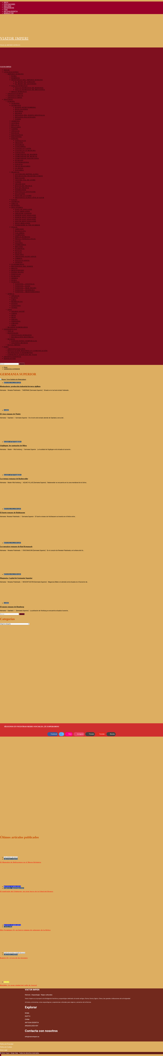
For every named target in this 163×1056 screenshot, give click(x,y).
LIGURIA (19, 243)
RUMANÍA (15, 276)
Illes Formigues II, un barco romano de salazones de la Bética (25, 930)
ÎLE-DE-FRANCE (22, 188)
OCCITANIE (20, 194)
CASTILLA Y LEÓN (23, 148)
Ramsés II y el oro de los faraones (14, 958)
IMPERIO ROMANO (16, 74)
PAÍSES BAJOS (17, 272)
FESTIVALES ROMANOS (21, 335)
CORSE (18, 182)
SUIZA (14, 280)
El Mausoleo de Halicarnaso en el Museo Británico (20, 862)
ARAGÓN (19, 142)
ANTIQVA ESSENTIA (11, 11)
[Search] (0, 362)
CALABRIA (20, 233)
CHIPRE (14, 129)
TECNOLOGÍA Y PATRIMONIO (20, 352)
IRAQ (13, 317)
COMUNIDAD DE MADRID (26, 154)
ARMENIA (15, 121)
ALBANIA (15, 103)
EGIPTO (14, 298)
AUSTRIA (15, 123)
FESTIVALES (13, 333)
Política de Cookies (6, 1047)
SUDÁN (14, 303)
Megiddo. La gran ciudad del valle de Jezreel (18, 985)
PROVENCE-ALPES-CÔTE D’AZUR (29, 197)
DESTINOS (7, 6)
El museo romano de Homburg (12, 607)
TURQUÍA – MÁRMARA (25, 290)
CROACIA (15, 131)
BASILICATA (20, 231)
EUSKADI (19, 160)
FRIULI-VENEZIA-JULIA (25, 239)
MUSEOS (11, 339)
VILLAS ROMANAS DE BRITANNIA (30, 89)
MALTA (14, 268)
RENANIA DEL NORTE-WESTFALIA (30, 115)
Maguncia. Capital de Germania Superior (16, 578)
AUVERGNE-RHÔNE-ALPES (26, 174)
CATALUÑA (20, 152)
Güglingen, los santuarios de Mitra (13, 446)
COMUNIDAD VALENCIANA (27, 158)
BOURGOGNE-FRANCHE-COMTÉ (29, 176)
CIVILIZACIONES (9, 4)
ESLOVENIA (16, 137)
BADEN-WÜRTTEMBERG (25, 107)
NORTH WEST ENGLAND (25, 217)
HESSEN (18, 113)
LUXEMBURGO (17, 264)
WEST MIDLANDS (22, 223)
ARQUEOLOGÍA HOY (16, 349)
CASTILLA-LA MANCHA (25, 150)
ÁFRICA (11, 294)
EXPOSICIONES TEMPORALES (24, 341)
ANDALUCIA (20, 140)
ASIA (10, 309)
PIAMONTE (20, 248)
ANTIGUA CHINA (15, 97)
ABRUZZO (19, 229)
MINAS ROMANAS (19, 91)
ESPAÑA (14, 139)
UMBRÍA (18, 258)
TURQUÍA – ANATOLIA (25, 284)
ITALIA (14, 227)
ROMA (14, 76)
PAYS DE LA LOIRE (23, 195)
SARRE (18, 119)
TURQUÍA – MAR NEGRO (25, 288)
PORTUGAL (16, 274)
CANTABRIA (20, 146)
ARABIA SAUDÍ (18, 311)
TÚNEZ (14, 307)
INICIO (6, 2)
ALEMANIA (16, 105)
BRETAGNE (20, 178)
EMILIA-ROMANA (22, 237)
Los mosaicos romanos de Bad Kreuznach (16, 547)
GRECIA (14, 203)
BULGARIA (16, 127)
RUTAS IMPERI (14, 345)
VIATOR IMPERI (14, 38)
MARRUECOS (17, 301)
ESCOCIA (15, 133)
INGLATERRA (17, 207)
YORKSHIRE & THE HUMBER (27, 225)
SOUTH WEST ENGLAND (25, 221)
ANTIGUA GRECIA (15, 95)
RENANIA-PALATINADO (25, 117)
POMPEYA (15, 78)
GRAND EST (20, 184)
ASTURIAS (19, 144)
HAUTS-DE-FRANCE (23, 186)
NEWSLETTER (8, 13)
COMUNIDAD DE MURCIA (26, 156)
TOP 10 (10, 331)
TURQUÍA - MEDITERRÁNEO (14, 888)
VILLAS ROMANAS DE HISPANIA (29, 88)
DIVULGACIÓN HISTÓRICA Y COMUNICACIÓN (28, 350)
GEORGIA (15, 201)
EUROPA (11, 101)
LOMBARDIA (20, 245)
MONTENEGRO (17, 270)
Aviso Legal (3, 1050)
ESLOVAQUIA (17, 135)
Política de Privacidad (6, 1044)
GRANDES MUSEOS (19, 343)
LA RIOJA (19, 168)
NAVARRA (19, 170)
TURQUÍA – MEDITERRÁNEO (27, 292)
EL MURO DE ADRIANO (25, 82)
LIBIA (13, 300)
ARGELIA (15, 296)
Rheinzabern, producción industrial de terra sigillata (20, 386)
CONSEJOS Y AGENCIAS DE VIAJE (22, 354)
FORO (6, 9)
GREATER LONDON (23, 213)
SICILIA (18, 252)
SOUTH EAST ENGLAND (25, 219)
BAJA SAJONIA (21, 109)
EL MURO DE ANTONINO (25, 84)
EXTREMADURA (22, 162)
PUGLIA (18, 250)
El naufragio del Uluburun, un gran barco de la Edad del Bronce (26, 891)
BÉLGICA (15, 125)
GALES (14, 199)
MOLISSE (19, 246)
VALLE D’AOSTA (22, 260)
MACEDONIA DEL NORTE (22, 266)
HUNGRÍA (15, 205)
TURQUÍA (15, 282)
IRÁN (13, 315)
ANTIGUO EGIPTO (15, 93)
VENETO (18, 262)
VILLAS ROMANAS (19, 86)
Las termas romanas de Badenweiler (14, 479)
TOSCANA (19, 254)
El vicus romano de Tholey (10, 414)
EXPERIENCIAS (9, 8)
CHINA (14, 313)
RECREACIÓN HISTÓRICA (22, 337)
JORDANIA (16, 321)
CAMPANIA (20, 235)
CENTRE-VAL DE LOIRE (25, 180)
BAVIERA (19, 111)
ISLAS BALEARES (22, 166)
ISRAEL (14, 319)
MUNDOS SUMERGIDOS (18, 327)
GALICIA (19, 164)
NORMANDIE (20, 190)
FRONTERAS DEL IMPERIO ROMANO (27, 80)
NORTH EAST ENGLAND (25, 215)
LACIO (18, 241)
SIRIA (13, 325)
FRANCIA (15, 172)
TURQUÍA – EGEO (22, 286)
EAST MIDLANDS (22, 211)
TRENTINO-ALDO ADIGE (25, 256)
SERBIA (14, 278)
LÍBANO (14, 323)
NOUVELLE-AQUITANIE (25, 192)
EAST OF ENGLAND (23, 209)
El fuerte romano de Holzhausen (12, 513)
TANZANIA (16, 305)
